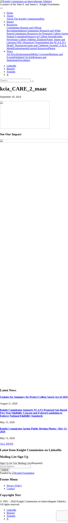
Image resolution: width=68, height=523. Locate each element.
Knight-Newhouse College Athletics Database (35, 38)
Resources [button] (12, 24)
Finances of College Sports (41, 36)
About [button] (10, 15)
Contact (11, 488)
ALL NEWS (6, 443)
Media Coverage (40, 54)
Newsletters (24, 60)
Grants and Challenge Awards (41, 45)
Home (10, 12)
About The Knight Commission (23, 18)
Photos (51, 48)
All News (12, 54)
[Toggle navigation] (1, 8)
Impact (10, 21)
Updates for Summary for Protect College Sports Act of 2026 (34, 397)
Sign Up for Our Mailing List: (21, 463)
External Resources (38, 48)
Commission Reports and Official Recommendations (24, 29)
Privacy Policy (14, 485)
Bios (42, 18)
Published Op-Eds (23, 57)
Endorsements (20, 48)
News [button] (10, 51)
